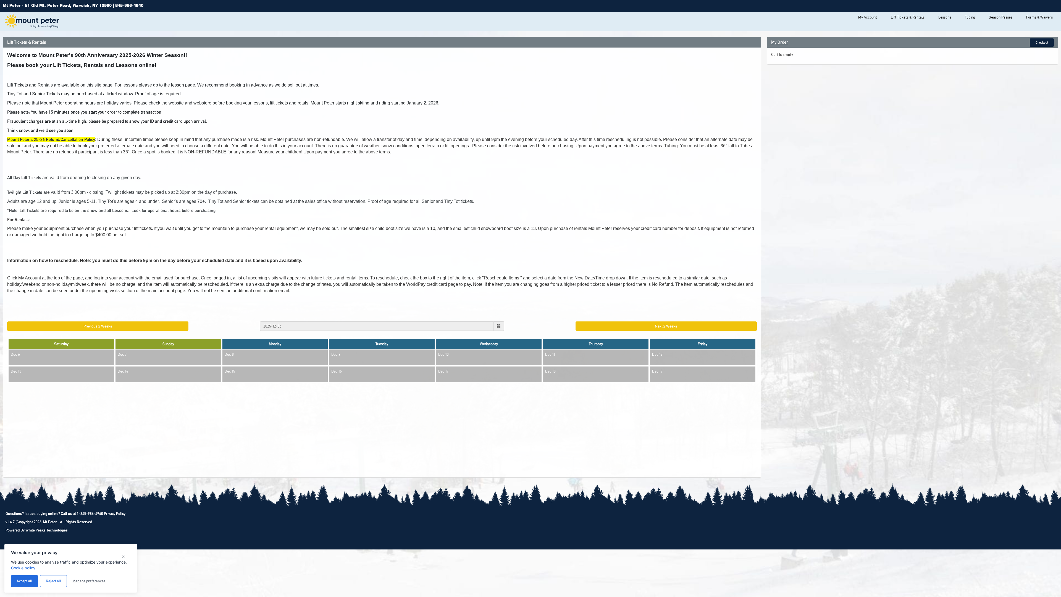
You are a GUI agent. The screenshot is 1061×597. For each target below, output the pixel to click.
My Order (779, 42)
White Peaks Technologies (46, 530)
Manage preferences (89, 581)
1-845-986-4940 (90, 513)
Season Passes (1000, 17)
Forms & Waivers (1039, 17)
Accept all (24, 581)
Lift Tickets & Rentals (908, 17)
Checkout (1042, 42)
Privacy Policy (114, 513)
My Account (867, 17)
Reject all (53, 581)
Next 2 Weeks (666, 326)
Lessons (944, 17)
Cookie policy (23, 567)
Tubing (970, 17)
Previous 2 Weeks (97, 326)
